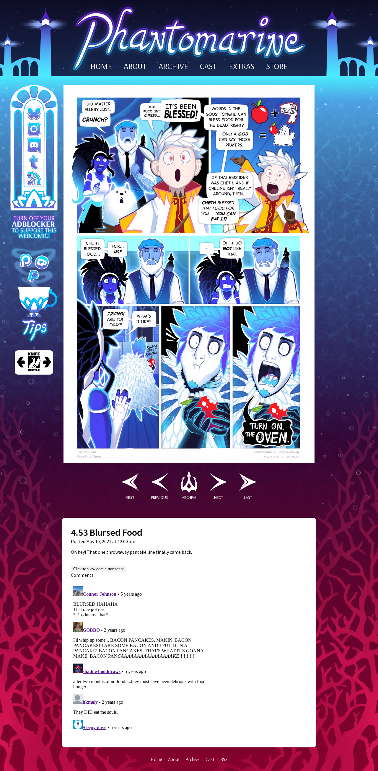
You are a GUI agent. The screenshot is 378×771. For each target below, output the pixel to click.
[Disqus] (140, 657)
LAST (248, 497)
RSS (224, 759)
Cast (210, 759)
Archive (193, 759)
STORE (277, 66)
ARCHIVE (173, 66)
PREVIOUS (159, 497)
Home (156, 759)
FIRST (130, 497)
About (174, 759)
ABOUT (135, 66)
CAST (208, 66)
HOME (101, 66)
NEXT (218, 497)
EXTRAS (241, 66)
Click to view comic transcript (98, 569)
